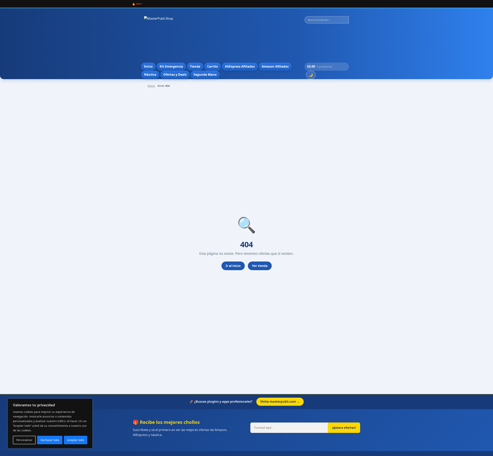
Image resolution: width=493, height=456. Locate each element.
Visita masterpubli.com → (280, 401)
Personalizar (24, 440)
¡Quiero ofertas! (344, 427)
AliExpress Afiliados (240, 66)
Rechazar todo (50, 440)
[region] (50, 423)
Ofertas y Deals (175, 74)
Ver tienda (259, 266)
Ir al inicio (233, 266)
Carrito (212, 66)
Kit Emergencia (171, 66)
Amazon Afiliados (275, 66)
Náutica (150, 74)
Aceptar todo (75, 440)
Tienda (195, 66)
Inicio (148, 66)
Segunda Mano (205, 74)
